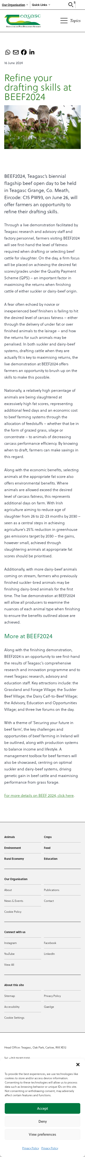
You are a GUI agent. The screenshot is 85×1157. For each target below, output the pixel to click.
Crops (48, 837)
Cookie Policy (12, 911)
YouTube (9, 954)
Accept (42, 1108)
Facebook (50, 943)
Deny (42, 1121)
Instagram (10, 943)
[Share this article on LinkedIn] (31, 52)
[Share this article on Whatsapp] (7, 52)
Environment (12, 848)
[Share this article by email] (15, 52)
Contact (49, 901)
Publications (51, 890)
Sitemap (9, 996)
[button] (78, 1064)
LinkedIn (49, 954)
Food (47, 848)
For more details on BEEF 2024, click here (39, 795)
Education (50, 858)
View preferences (42, 1134)
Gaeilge (49, 1006)
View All (9, 964)
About (8, 890)
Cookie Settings (14, 1017)
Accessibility (11, 1006)
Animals (9, 837)
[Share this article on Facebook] (23, 52)
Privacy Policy (30, 1148)
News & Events (13, 901)
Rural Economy (14, 858)
